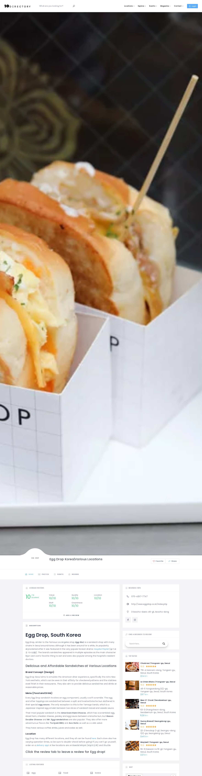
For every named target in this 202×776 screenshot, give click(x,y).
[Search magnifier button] (164, 644)
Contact (178, 6)
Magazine (164, 6)
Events (152, 6)
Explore (141, 6)
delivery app (42, 745)
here (94, 738)
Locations (128, 6)
